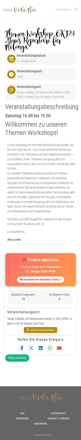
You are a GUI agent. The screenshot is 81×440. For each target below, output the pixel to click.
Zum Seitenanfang (42, 435)
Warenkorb (40, 423)
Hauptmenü (64, 9)
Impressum (22, 418)
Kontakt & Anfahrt (59, 418)
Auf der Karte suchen (42, 330)
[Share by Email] (59, 348)
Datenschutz (58, 413)
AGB (22, 413)
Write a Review (17, 358)
